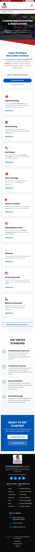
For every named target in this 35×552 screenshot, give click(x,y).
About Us (10, 491)
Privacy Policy (17, 541)
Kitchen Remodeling (25, 500)
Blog (9, 503)
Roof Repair (23, 494)
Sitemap (18, 546)
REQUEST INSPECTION (17, 437)
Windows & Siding (25, 506)
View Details (9, 110)
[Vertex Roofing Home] (4, 6)
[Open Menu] (32, 5)
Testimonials (11, 494)
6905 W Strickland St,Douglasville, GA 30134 (18, 518)
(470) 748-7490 (18, 443)
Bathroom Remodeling (26, 503)
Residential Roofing (25, 488)
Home (3, 11)
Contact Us (11, 506)
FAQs (9, 500)
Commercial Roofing (25, 491)
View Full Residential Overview (16, 324)
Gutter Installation (25, 497)
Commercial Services (17, 84)
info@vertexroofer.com (19, 527)
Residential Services (17, 80)
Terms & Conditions (17, 543)
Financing (11, 497)
